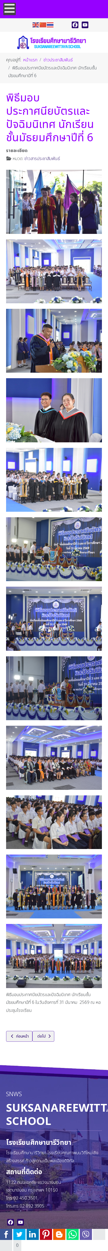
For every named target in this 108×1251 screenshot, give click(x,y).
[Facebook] (75, 25)
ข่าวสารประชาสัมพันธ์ (42, 158)
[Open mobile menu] (9, 9)
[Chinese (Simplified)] (43, 25)
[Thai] (50, 25)
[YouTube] (85, 25)
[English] (36, 25)
